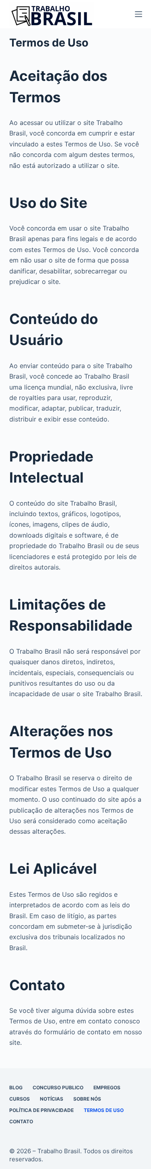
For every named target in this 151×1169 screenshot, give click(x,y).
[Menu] (138, 14)
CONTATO (21, 1121)
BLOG (16, 1087)
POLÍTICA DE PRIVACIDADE (41, 1110)
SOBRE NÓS (87, 1099)
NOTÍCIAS (51, 1099)
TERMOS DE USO (104, 1110)
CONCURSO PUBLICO (58, 1087)
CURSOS (19, 1099)
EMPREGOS (106, 1087)
